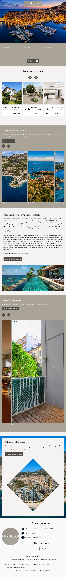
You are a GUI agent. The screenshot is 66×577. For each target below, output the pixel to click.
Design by (45, 571)
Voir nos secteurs (8, 141)
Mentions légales (25, 564)
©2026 (19, 571)
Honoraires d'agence (11, 564)
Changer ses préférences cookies (15, 567)
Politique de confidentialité (41, 564)
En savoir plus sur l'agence (13, 259)
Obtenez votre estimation (14, 454)
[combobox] (12, 47)
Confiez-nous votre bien (10, 308)
